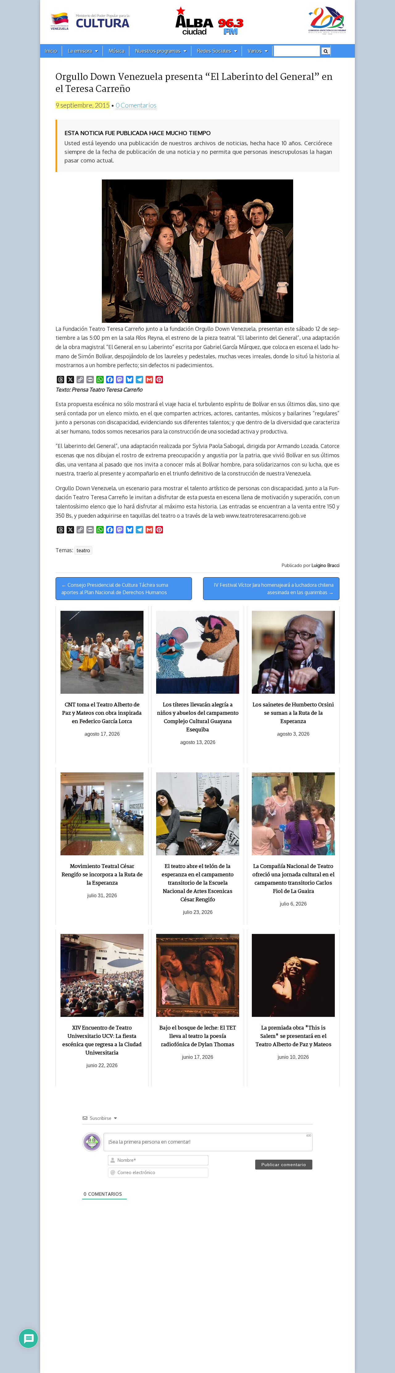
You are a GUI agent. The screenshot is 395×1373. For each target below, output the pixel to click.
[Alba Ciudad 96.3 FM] (197, 22)
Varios (255, 51)
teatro (83, 550)
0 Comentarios (136, 105)
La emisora (80, 51)
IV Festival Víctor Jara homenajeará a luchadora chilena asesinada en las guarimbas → (274, 588)
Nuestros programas (158, 51)
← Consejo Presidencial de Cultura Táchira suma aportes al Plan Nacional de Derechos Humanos (114, 588)
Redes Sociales (214, 51)
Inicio (51, 51)
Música (116, 51)
